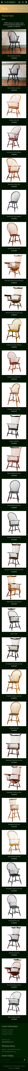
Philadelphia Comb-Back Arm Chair (14, 760)
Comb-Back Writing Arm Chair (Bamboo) (14, 280)
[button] (19, 2)
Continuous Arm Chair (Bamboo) (14, 345)
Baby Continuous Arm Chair (14, 56)
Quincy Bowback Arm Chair (14, 856)
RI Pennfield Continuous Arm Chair (14, 888)
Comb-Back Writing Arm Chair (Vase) (14, 312)
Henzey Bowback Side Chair (14, 505)
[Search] (24, 1059)
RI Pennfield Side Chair (14, 920)
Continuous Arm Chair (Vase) (14, 377)
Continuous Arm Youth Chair (14, 409)
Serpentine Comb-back (14, 953)
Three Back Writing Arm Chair (14, 985)
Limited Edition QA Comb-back (14, 601)
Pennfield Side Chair (14, 728)
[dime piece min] (2, 2)
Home (11, 8)
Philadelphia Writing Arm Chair (14, 792)
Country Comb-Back (14, 441)
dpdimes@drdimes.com (7, 1042)
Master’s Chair (14, 634)
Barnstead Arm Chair (14, 120)
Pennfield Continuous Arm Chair (14, 696)
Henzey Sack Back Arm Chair (14, 537)
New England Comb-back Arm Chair (14, 664)
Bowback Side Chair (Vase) (14, 248)
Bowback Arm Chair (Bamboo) (14, 152)
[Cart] (26, 2)
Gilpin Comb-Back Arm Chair (14, 473)
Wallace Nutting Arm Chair (14, 1017)
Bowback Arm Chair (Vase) (14, 184)
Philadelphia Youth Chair (14, 824)
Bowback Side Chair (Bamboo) (14, 216)
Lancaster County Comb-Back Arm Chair (14, 569)
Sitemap (17, 1068)
